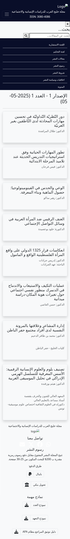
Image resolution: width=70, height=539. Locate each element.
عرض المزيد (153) (33, 415)
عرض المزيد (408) (33, 138)
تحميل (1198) (14, 205)
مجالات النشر (58, 58)
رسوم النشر (59, 65)
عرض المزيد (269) (33, 355)
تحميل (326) (13, 355)
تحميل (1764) (14, 173)
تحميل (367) (13, 138)
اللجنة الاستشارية (57, 44)
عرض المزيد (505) (35, 205)
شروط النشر (59, 72)
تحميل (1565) (14, 311)
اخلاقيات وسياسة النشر (54, 79)
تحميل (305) (13, 271)
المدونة (61, 86)
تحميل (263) (13, 415)
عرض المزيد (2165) (35, 311)
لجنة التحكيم (59, 51)
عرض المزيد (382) (33, 271)
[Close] (67, 24)
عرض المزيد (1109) (34, 236)
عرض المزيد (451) (35, 173)
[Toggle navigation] (7, 14)
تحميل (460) (13, 236)
